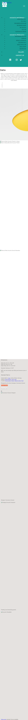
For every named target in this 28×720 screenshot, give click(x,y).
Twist (13, 379)
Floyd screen (8, 380)
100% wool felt (21, 19)
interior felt (22, 42)
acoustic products (17, 34)
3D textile (23, 27)
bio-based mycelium (20, 23)
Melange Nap (18, 380)
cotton (24, 29)
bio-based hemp (21, 25)
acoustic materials (17, 17)
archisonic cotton (20, 36)
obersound (23, 48)
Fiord (22, 380)
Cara (9, 378)
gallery (21, 52)
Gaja (15, 379)
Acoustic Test (4, 388)
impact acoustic (21, 40)
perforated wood (20, 31)
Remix (12, 380)
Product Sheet (4, 385)
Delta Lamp (3, 719)
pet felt (23, 21)
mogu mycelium (21, 44)
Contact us (20, 55)
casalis (23, 38)
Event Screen (8, 379)
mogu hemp (23, 46)
